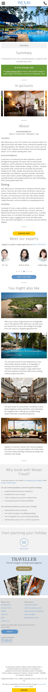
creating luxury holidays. (34, 480)
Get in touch (24, 549)
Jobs (2, 618)
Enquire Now (24, 233)
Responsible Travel (31, 618)
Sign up (10, 631)
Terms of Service (23, 686)
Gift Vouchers (29, 614)
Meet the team (24, 277)
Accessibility (35, 669)
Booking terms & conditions (18, 669)
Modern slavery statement (32, 671)
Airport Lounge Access (33, 608)
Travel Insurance (30, 605)
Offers (3, 611)
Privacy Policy (41, 684)
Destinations (6, 605)
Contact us (5, 621)
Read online (24, 569)
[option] (24, 103)
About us (4, 614)
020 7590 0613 (39, 244)
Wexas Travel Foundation (34, 611)
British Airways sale (13, 71)
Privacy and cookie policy (31, 667)
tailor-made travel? (9, 483)
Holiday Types (6, 608)
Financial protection (13, 671)
